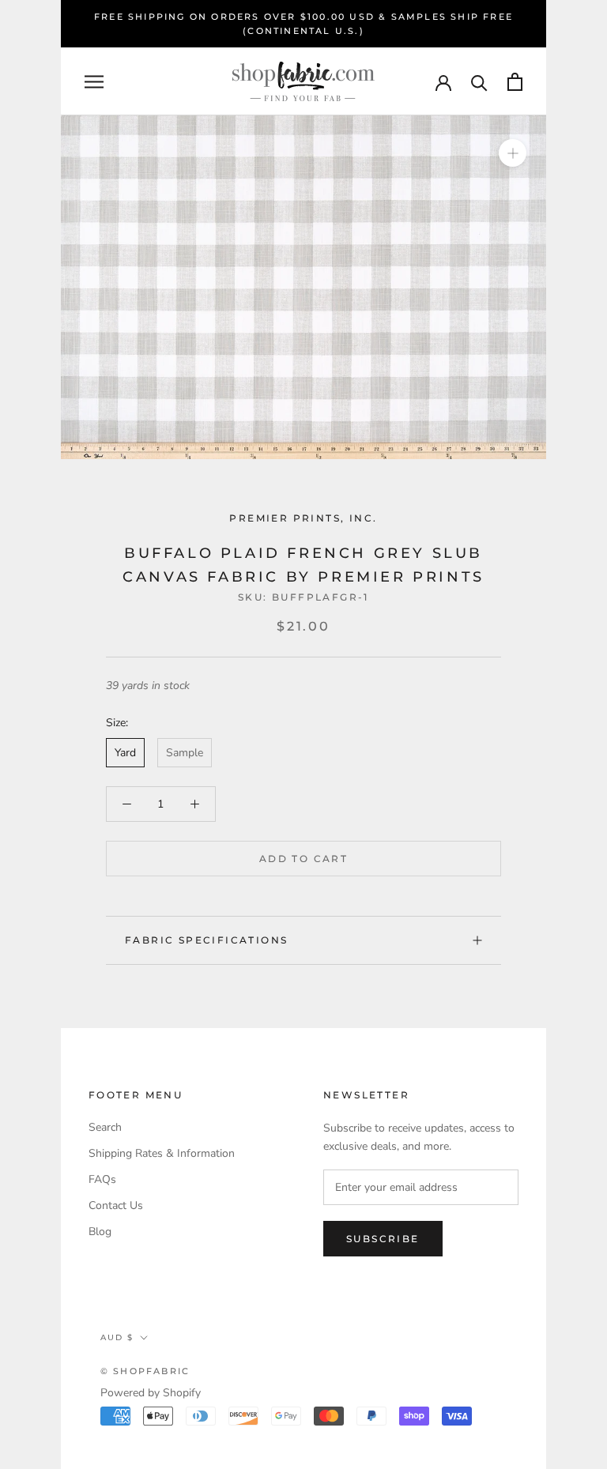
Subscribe (383, 1239)
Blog (100, 1231)
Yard (125, 752)
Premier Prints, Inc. (303, 518)
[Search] (479, 81)
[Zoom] (512, 153)
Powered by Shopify (150, 1392)
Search (105, 1127)
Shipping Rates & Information (162, 1153)
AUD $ (117, 1337)
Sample (184, 752)
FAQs (102, 1179)
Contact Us (116, 1205)
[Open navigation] (94, 82)
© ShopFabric (145, 1371)
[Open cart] (514, 82)
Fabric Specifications (206, 940)
